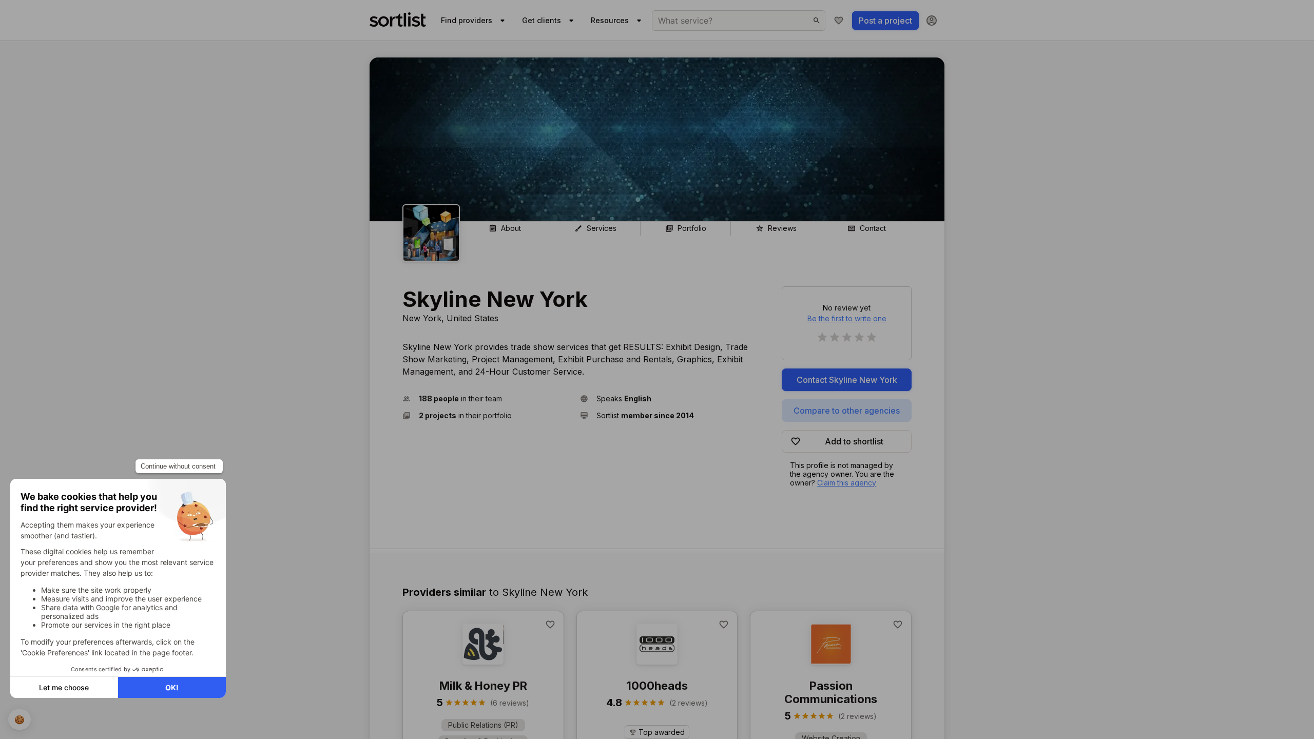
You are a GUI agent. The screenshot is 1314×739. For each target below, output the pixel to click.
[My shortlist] (839, 20)
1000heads (657, 685)
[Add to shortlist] (550, 624)
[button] (487, 398)
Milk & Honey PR (483, 685)
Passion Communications (830, 692)
